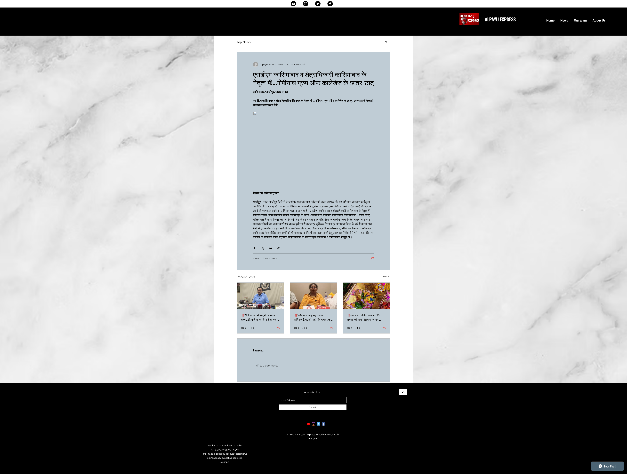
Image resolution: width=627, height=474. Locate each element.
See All (386, 276)
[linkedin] (313, 424)
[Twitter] (318, 3)
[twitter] (318, 424)
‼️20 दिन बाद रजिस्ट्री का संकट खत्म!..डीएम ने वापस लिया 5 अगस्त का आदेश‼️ (260, 317)
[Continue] (403, 392)
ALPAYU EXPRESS (500, 19)
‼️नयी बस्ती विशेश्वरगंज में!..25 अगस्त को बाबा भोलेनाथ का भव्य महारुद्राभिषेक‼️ (363, 317)
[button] (386, 42)
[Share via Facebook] (254, 248)
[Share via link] (278, 248)
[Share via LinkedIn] (270, 248)
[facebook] (323, 424)
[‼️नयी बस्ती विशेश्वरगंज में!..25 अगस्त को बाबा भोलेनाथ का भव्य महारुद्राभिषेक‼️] (366, 296)
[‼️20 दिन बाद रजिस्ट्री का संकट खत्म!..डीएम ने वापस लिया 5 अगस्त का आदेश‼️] (260, 296)
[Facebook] (330, 3)
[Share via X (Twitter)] (262, 248)
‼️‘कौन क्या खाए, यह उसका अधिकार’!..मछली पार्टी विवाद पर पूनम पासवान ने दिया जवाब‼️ (312, 317)
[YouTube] (293, 3)
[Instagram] (305, 3)
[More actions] (372, 64)
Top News (244, 42)
